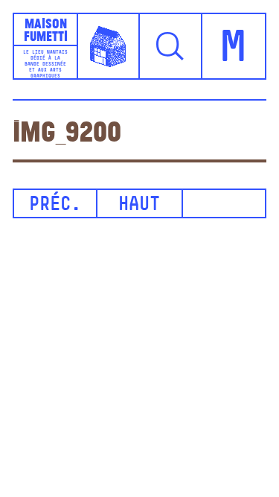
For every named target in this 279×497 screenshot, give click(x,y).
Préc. (55, 205)
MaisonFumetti (46, 29)
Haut (139, 205)
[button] (171, 46)
